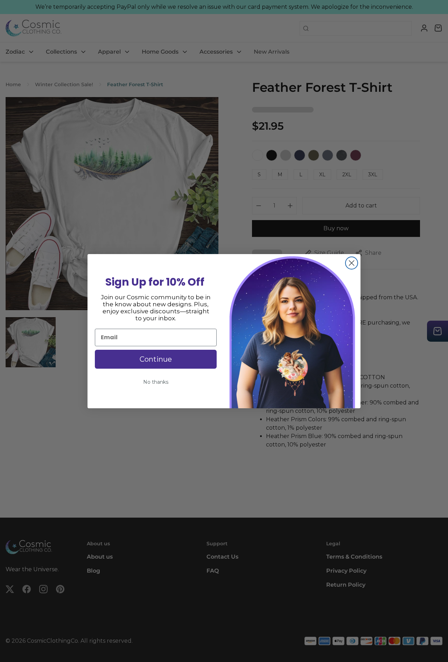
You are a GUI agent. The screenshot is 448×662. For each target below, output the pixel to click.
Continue (156, 359)
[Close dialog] (351, 263)
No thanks (155, 382)
